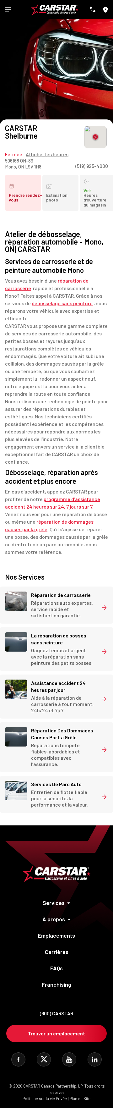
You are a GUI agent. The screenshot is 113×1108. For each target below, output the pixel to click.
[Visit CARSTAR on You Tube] (69, 1059)
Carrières (56, 951)
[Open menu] (8, 9)
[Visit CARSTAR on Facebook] (18, 1059)
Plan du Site (80, 1098)
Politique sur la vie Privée (45, 1098)
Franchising (56, 984)
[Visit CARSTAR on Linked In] (95, 1059)
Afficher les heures (47, 154)
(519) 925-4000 (91, 166)
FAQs (56, 968)
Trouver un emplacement (56, 1033)
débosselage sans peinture (62, 303)
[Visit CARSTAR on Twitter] (44, 1059)
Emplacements (56, 935)
